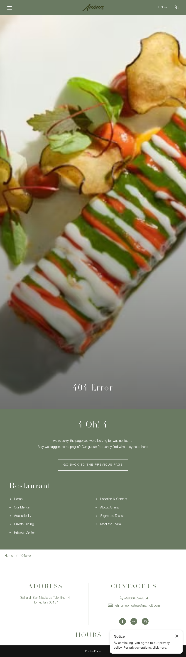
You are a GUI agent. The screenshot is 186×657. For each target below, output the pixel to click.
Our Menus (21, 507)
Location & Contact (113, 499)
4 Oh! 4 (93, 425)
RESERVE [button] (93, 651)
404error (26, 555)
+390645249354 (177, 7)
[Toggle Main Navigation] (9, 8)
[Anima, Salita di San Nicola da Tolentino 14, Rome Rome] (93, 7)
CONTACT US (134, 587)
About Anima (109, 507)
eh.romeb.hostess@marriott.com (137, 605)
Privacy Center (24, 532)
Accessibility (22, 516)
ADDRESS (45, 587)
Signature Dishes (112, 516)
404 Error (93, 388)
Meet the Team (110, 524)
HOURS (88, 635)
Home (18, 499)
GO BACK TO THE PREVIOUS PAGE (93, 465)
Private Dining (24, 524)
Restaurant (30, 487)
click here (159, 647)
